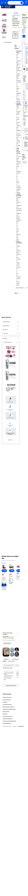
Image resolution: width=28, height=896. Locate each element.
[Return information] (23, 33)
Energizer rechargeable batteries (9, 721)
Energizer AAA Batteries (7, 718)
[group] (17, 27)
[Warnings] (18, 338)
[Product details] (18, 322)
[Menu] (2, 3)
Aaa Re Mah (5, 702)
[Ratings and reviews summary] (18, 633)
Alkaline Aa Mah (6, 711)
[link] (17, 654)
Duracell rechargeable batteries (9, 709)
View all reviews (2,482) (11, 685)
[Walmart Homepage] (5, 3)
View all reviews (7, 643)
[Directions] (18, 330)
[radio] (15, 36)
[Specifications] (18, 326)
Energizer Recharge (7, 699)
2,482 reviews (11, 637)
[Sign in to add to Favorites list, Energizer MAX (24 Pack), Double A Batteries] (19, 566)
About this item (6, 317)
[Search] (22, 3)
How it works (27, 61)
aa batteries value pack (7, 704)
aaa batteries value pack (7, 716)
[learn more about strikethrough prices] (25, 19)
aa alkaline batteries (7, 723)
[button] (16, 46)
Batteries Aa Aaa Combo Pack (9, 706)
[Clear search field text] (19, 3)
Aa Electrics (5, 713)
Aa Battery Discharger (7, 697)
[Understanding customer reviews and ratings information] (15, 640)
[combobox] (15, 3)
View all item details (20, 287)
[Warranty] (17, 333)
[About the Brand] (17, 342)
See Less (10, 439)
